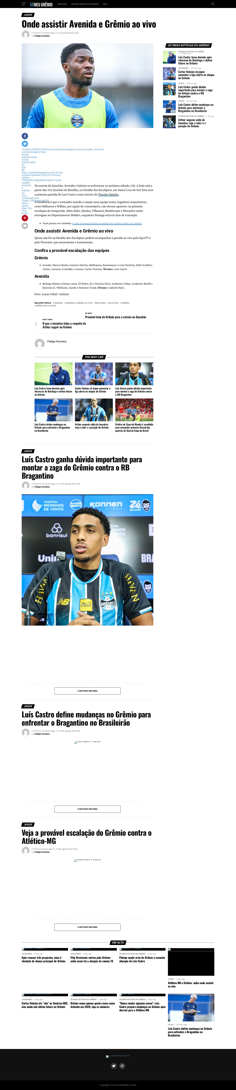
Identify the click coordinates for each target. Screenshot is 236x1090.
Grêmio (125, 303)
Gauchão (114, 303)
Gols (105, 4)
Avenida (58, 303)
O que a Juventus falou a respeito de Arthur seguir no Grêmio (107, 223)
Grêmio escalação (46, 306)
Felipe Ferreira (42, 36)
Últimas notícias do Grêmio (84, 4)
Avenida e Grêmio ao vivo (79, 303)
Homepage (62, 4)
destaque (101, 303)
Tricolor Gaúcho (108, 194)
